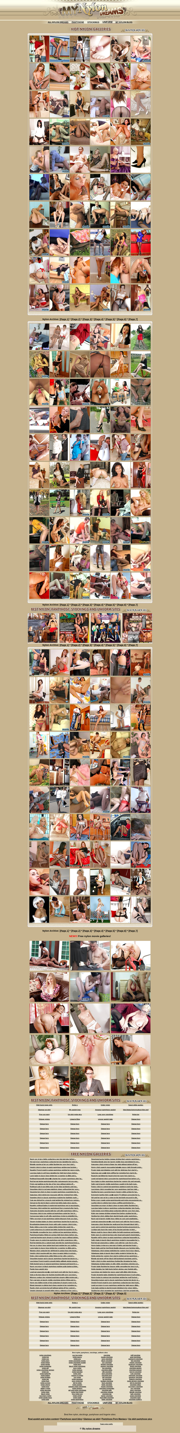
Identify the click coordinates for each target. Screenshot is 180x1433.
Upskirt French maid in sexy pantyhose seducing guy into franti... (115, 1283)
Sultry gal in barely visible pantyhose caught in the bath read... (114, 1184)
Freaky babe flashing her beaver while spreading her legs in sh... (115, 1266)
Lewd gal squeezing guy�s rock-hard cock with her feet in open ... (115, 1222)
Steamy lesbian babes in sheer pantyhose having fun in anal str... (54, 1222)
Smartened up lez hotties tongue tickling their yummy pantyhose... (115, 1159)
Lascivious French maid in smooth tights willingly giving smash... (54, 1261)
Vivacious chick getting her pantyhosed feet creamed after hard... (54, 1208)
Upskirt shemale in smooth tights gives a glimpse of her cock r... (54, 1291)
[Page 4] (98, 319)
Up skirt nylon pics (75, 1114)
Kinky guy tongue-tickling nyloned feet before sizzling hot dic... (114, 1213)
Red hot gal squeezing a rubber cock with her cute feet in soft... (114, 1243)
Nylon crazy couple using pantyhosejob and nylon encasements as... (116, 1200)
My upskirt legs (75, 1110)
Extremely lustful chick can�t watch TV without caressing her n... (115, 1195)
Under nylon (105, 1105)
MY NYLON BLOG (124, 22)
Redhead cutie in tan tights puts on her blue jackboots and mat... (54, 1187)
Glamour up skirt (44, 1110)
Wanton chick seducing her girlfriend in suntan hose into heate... (54, 1251)
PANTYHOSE (78, 22)
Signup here (135, 1119)
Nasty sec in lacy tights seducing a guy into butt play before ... (53, 1159)
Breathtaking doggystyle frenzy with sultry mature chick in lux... (53, 1224)
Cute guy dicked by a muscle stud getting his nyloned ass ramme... (55, 1200)
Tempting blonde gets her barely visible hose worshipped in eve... (115, 1162)
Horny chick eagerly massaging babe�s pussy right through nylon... (116, 1167)
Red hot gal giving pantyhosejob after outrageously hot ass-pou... (54, 1181)
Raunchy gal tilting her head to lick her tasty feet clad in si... (113, 1176)
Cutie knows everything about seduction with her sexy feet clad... (115, 1211)
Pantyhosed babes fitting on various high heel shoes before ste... (54, 1235)
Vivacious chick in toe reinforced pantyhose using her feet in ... (53, 1213)
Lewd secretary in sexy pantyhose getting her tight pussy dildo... (115, 1285)
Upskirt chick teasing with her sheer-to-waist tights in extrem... (53, 1253)
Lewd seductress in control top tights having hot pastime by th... (53, 1230)
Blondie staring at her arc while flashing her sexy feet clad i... (52, 1164)
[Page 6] (121, 319)
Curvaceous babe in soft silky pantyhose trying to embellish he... (54, 1216)
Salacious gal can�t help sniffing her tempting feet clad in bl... (114, 1173)
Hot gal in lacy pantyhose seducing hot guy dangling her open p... (54, 1162)
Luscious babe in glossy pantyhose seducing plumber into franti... (115, 1208)
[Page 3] (87, 319)
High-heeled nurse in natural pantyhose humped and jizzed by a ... (54, 1264)
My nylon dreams (91, 1428)
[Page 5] (110, 319)
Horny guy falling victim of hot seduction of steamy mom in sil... (53, 1283)
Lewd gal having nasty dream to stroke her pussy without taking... (54, 1237)
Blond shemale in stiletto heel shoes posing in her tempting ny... (53, 1285)
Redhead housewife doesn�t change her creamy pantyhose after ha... (56, 1179)
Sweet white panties (135, 1105)
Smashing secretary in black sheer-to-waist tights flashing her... (115, 1205)
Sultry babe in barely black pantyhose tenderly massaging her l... (115, 1240)
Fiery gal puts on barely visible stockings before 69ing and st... (53, 1280)
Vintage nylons (44, 1119)
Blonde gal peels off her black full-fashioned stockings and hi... (114, 1259)
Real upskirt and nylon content (43, 1419)
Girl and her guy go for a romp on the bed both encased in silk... (114, 1198)
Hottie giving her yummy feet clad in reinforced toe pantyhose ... (115, 1256)
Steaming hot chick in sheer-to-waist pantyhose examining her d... (54, 1192)
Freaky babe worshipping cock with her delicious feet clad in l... (114, 1170)
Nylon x (75, 1105)
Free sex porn (44, 1114)
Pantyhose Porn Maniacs (114, 1419)
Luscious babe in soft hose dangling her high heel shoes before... (54, 1173)
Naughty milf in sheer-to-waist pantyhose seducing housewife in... (115, 1237)
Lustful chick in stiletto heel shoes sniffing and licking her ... (113, 1203)
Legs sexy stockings (105, 1114)
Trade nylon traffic (106, 1424)
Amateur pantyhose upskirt (105, 1110)
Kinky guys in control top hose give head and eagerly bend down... (115, 1235)
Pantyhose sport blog (71, 1419)
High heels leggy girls (44, 1105)
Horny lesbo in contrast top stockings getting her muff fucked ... (115, 1277)
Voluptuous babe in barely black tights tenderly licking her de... (114, 1253)
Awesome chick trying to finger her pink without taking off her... (114, 1164)
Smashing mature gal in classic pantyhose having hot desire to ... (54, 1259)
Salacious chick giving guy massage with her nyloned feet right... (54, 1195)
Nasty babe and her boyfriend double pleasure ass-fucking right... (115, 1248)
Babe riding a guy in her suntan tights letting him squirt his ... (52, 1227)
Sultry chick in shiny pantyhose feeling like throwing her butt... (114, 1261)
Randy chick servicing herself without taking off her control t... (53, 1288)
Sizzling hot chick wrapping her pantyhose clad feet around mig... (115, 1291)
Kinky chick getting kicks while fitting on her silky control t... (52, 1256)
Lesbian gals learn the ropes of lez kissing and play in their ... (113, 1230)
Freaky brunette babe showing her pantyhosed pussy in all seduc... (116, 1275)
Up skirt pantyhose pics (140, 1419)
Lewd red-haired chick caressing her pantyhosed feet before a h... (115, 1179)
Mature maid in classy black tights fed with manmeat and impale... (115, 1232)
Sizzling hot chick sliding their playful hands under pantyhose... (114, 1216)
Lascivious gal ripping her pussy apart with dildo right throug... (114, 1272)
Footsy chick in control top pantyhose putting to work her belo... (114, 1187)
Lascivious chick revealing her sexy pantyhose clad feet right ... (115, 1189)
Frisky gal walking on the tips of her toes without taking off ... (52, 1184)
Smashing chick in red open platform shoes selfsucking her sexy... (54, 1189)
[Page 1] (64, 319)
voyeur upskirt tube (105, 1119)
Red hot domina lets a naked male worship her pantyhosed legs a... (55, 1243)
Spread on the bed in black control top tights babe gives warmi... (53, 1203)
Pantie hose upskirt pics (39, 1269)
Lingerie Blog (75, 1119)
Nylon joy (135, 1114)
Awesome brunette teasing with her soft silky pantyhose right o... (54, 1211)
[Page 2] (75, 319)
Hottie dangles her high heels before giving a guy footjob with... (114, 1269)
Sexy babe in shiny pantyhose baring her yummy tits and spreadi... (116, 1181)
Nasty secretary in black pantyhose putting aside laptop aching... (54, 1266)
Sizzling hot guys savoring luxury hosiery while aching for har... (114, 1192)
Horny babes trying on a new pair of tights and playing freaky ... (114, 1245)
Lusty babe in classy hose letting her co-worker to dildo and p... (53, 1176)
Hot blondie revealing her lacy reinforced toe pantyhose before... (54, 1232)
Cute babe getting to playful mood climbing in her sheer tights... (114, 1288)
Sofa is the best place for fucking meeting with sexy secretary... (53, 1275)
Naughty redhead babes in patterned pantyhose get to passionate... (55, 1205)
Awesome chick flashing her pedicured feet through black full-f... (115, 1224)
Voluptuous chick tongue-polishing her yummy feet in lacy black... (115, 1251)
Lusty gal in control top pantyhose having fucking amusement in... (115, 1227)
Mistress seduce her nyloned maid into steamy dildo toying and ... (54, 1277)
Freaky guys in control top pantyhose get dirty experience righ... (54, 1240)
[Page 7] (133, 319)
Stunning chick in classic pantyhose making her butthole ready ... (54, 1198)
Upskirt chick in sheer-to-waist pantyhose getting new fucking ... (54, 1167)
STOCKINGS (93, 22)
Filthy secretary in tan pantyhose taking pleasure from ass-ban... (54, 1219)
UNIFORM (107, 22)
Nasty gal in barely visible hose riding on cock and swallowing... (114, 1219)
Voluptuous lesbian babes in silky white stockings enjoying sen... (115, 1264)
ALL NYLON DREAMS (58, 22)
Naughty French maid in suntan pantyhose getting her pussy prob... (55, 1170)
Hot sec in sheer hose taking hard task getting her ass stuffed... (53, 1245)
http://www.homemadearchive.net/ (136, 1110)
